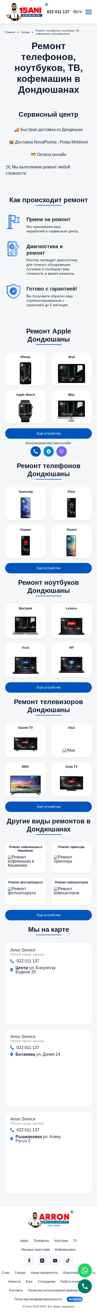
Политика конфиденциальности (38, 1299)
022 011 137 (58, 12)
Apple (24, 1241)
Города (20, 1273)
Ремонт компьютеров (71, 882)
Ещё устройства (49, 433)
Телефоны (41, 1241)
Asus (25, 648)
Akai (71, 728)
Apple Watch (25, 395)
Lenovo (71, 608)
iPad (71, 357)
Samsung (26, 492)
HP (71, 648)
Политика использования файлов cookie (58, 1290)
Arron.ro (75, 1299)
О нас (6, 1273)
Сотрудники (46, 1281)
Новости (14, 1281)
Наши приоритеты (44, 1273)
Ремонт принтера (71, 847)
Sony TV (71, 767)
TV (75, 1241)
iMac (71, 395)
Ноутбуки (61, 1241)
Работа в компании (75, 1281)
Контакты (16, 1290)
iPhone (25, 357)
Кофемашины (65, 1249)
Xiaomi (71, 530)
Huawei (25, 530)
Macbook (25, 608)
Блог (29, 1281)
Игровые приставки (35, 1249)
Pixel (71, 492)
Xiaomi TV (25, 728)
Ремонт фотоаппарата (25, 882)
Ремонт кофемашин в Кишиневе (25, 848)
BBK (25, 767)
